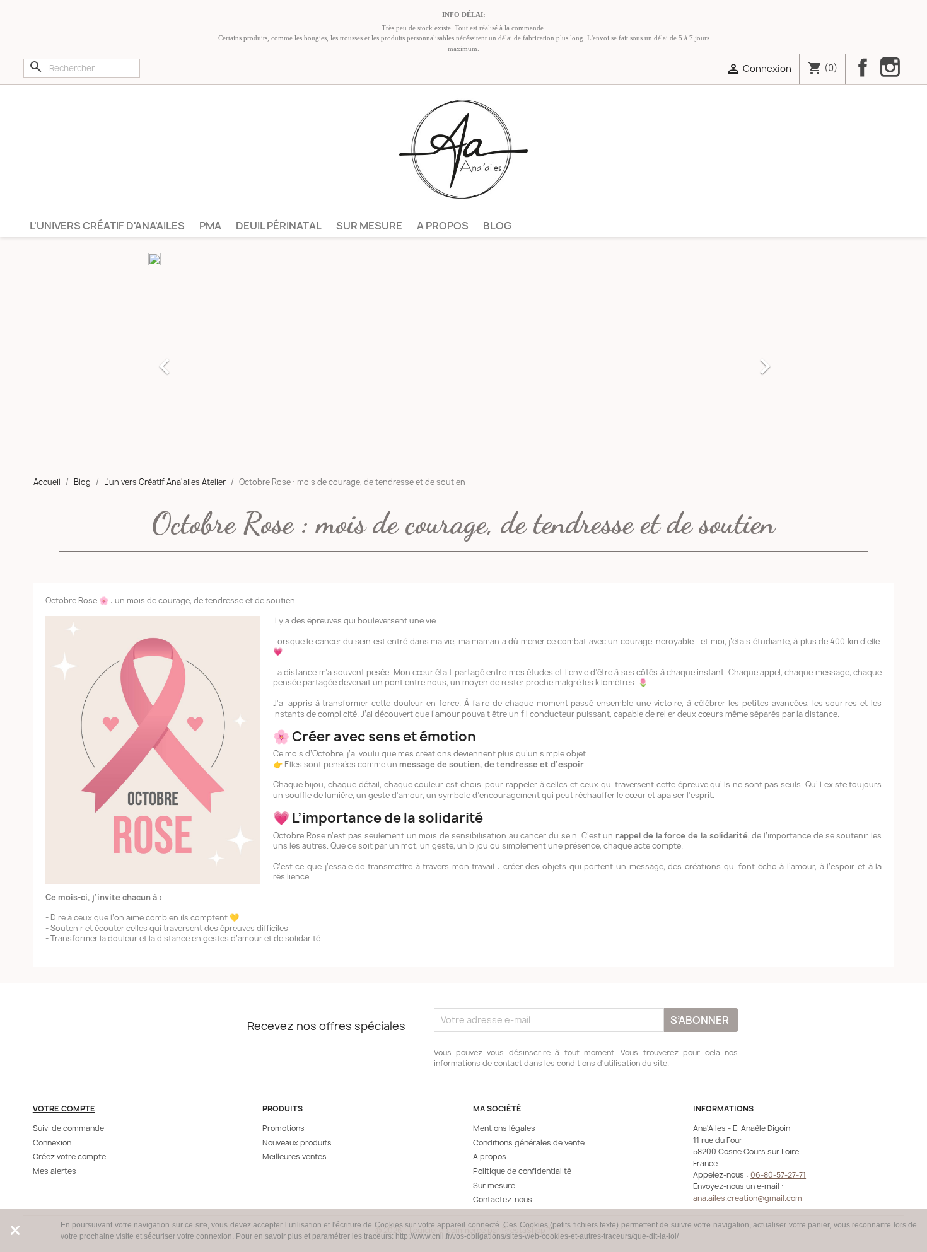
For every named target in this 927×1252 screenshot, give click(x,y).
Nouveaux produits (297, 1142)
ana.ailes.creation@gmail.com (747, 1198)
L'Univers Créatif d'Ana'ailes (107, 226)
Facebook (862, 67)
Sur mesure (369, 226)
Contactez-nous (502, 1199)
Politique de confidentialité (522, 1171)
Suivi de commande (68, 1128)
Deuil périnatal (279, 226)
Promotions (283, 1128)
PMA (210, 226)
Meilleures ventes (294, 1156)
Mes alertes (54, 1171)
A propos (443, 226)
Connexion (52, 1142)
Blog (497, 226)
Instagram (890, 69)
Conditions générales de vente (529, 1142)
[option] (463, 360)
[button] (195, 360)
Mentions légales (504, 1128)
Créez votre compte (69, 1156)
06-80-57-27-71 (778, 1174)
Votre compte (64, 1108)
